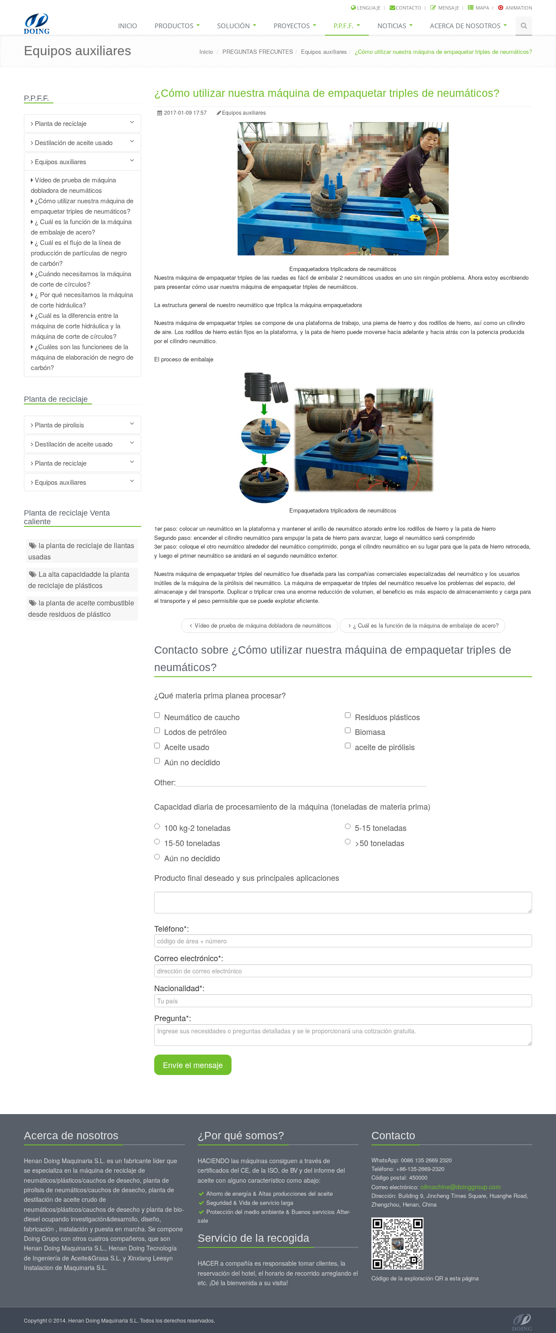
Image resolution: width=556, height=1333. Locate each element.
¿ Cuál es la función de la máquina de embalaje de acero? (426, 625)
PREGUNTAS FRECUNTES (257, 51)
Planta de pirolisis (58, 424)
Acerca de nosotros (466, 25)
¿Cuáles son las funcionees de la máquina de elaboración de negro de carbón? (82, 357)
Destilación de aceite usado (73, 142)
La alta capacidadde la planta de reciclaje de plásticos (78, 579)
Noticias (392, 25)
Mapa (481, 7)
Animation (518, 7)
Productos (175, 25)
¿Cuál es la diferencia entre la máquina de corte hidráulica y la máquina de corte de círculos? (75, 326)
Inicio (127, 25)
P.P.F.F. (344, 25)
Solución (234, 25)
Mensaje (448, 7)
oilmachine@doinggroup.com (460, 1186)
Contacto (408, 7)
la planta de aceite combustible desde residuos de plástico (81, 608)
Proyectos (292, 25)
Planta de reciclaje (59, 123)
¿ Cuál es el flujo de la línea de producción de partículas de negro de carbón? (79, 253)
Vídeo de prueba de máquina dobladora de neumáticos (263, 625)
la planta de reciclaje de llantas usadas (81, 551)
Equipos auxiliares (324, 51)
